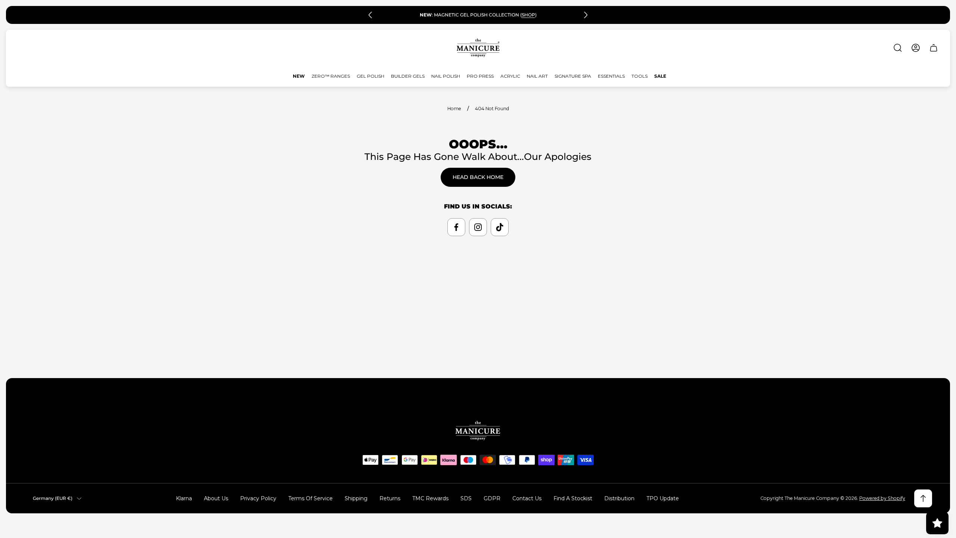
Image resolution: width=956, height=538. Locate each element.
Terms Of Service (310, 498)
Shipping (356, 498)
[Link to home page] (478, 430)
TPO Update (662, 498)
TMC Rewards (430, 498)
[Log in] (915, 48)
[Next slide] (585, 14)
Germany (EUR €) (52, 498)
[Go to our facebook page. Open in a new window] (456, 227)
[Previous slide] (370, 14)
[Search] (898, 48)
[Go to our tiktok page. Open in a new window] (500, 227)
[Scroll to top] (923, 498)
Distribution (619, 498)
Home (454, 108)
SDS (466, 498)
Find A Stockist (572, 498)
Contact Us (526, 498)
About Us (216, 498)
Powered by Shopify (882, 498)
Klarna (184, 498)
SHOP (528, 15)
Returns (389, 498)
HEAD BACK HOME (478, 177)
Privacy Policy (258, 498)
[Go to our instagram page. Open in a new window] (478, 227)
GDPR (492, 498)
